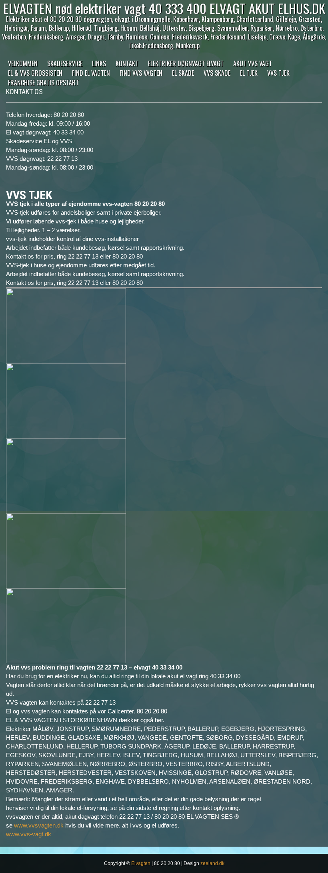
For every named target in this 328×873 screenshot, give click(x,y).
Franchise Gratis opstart (43, 82)
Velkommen (23, 63)
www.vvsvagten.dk (39, 825)
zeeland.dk (212, 863)
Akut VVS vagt (252, 63)
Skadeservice (64, 63)
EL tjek (249, 73)
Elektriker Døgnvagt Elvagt (186, 63)
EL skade (183, 73)
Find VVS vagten (141, 73)
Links (99, 63)
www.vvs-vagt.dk (28, 834)
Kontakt (127, 63)
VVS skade (217, 73)
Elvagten (140, 863)
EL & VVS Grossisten (35, 73)
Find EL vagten (91, 73)
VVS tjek (278, 73)
